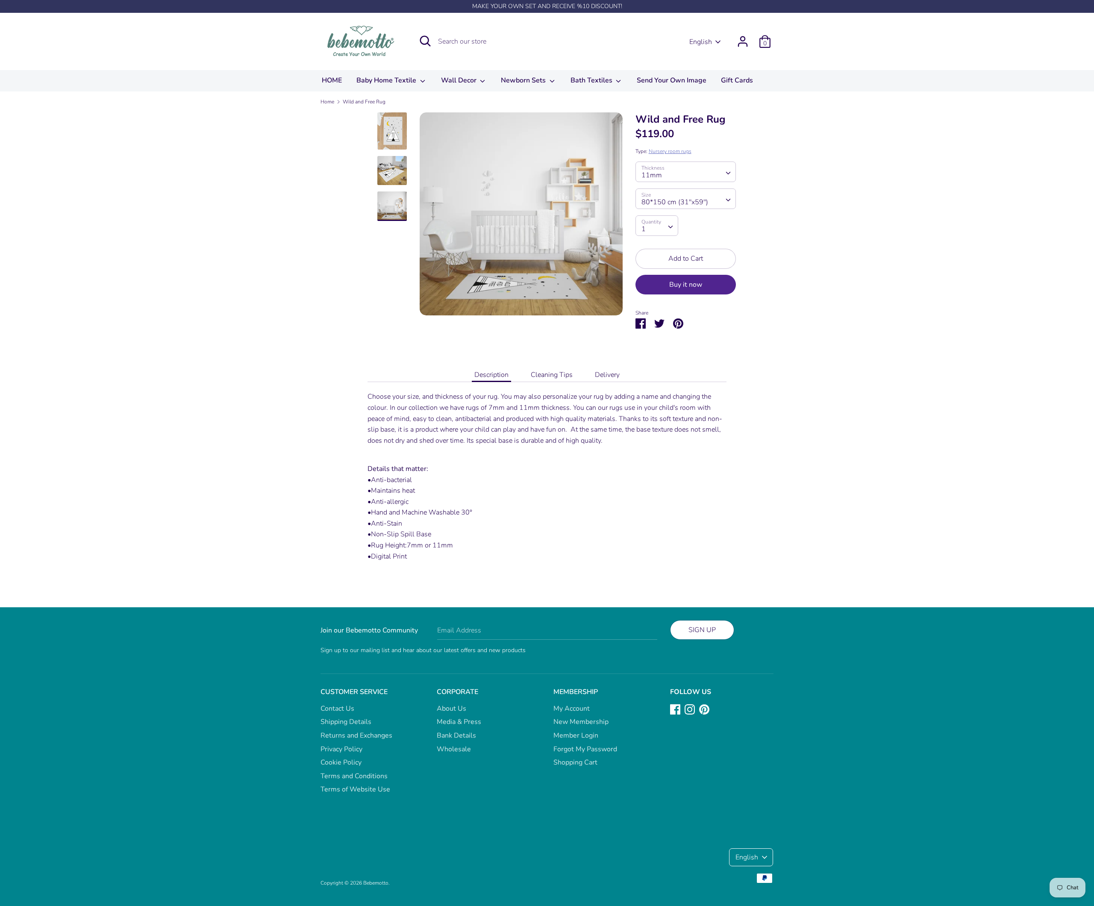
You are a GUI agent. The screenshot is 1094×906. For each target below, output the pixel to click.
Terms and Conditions (354, 776)
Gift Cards (737, 80)
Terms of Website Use (355, 789)
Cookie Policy (341, 762)
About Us (451, 708)
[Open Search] (425, 41)
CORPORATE (457, 692)
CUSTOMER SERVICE (354, 692)
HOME (332, 80)
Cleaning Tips (552, 374)
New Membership (581, 722)
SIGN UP (702, 630)
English (700, 42)
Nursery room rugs (670, 151)
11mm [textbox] (651, 175)
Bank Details (456, 735)
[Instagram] (690, 709)
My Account (571, 708)
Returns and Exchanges (356, 735)
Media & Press (459, 722)
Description (491, 374)
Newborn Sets (524, 80)
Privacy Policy (341, 749)
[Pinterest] (704, 709)
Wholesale (454, 749)
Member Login (575, 735)
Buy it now (685, 284)
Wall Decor (459, 80)
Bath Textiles (592, 80)
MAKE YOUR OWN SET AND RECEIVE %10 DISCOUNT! (547, 6)
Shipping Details (346, 722)
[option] (521, 217)
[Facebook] (675, 709)
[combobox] (685, 172)
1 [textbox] (643, 229)
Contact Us (337, 708)
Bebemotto (375, 883)
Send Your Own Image (671, 80)
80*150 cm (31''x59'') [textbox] (674, 202)
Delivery (607, 374)
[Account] (742, 38)
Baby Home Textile (387, 80)
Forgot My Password (585, 749)
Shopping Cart (575, 762)
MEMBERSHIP (575, 692)
